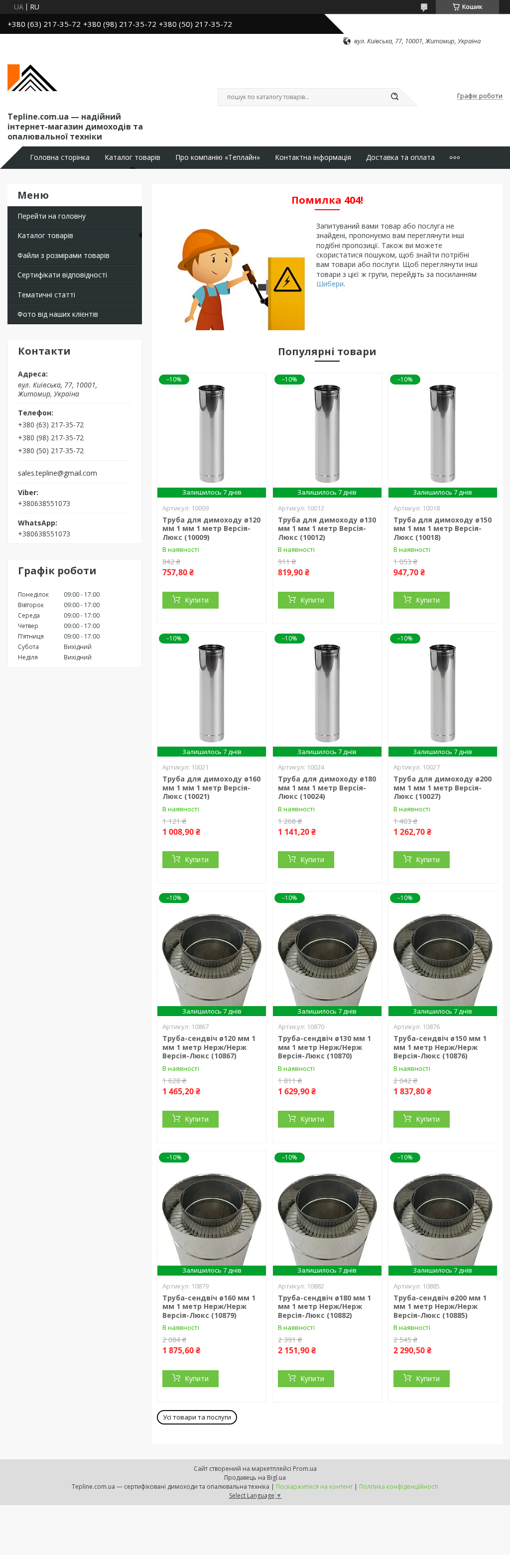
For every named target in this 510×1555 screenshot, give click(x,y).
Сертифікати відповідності (62, 274)
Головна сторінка (60, 157)
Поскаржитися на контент (314, 1486)
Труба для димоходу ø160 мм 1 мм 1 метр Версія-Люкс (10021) (211, 787)
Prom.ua (305, 1468)
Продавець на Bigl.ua (255, 1477)
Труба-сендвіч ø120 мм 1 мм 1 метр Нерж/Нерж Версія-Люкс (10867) (208, 1047)
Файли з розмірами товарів (63, 255)
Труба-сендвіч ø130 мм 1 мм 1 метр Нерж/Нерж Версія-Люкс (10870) (324, 1047)
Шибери (330, 283)
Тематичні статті (46, 294)
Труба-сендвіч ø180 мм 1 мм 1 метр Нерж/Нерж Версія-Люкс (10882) (324, 1306)
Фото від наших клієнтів (57, 314)
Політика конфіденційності (398, 1486)
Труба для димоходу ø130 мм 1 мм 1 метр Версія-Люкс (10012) (327, 528)
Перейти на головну (51, 216)
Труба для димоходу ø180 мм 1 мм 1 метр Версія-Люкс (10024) (327, 787)
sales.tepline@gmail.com (57, 473)
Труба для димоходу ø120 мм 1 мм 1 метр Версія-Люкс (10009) (211, 528)
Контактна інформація (313, 157)
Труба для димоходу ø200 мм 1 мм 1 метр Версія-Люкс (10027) (442, 787)
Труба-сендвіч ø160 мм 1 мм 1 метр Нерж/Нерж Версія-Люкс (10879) (208, 1306)
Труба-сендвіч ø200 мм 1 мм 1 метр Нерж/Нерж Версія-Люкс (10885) (440, 1306)
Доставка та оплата (400, 157)
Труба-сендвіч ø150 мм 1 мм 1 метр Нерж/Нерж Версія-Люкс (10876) (440, 1047)
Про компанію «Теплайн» (217, 157)
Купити (197, 600)
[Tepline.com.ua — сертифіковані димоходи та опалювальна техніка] (32, 78)
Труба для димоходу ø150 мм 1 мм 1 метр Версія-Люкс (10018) (442, 528)
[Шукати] (394, 97)
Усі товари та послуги (197, 1417)
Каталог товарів (132, 157)
